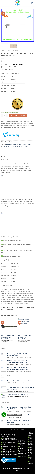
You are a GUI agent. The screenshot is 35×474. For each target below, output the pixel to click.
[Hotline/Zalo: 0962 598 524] (4, 414)
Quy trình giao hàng (30, 463)
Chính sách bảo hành (30, 458)
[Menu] (2, 3)
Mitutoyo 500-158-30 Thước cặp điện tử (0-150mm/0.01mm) (26, 337)
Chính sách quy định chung (30, 438)
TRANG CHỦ (12, 429)
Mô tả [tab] (3, 156)
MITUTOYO (15, 51)
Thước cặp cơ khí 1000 (22, 147)
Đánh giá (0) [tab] (4, 160)
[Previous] (3, 25)
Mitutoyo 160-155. (12, 147)
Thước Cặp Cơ (27, 144)
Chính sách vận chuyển (30, 449)
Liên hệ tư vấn (22, 456)
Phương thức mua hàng (22, 447)
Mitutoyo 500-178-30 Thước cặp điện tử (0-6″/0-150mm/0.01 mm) (9, 337)
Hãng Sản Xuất (5, 51)
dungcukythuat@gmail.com (8, 446)
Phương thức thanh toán (22, 450)
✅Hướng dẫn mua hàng (21, 444)
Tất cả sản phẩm (21, 429)
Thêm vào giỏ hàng (18, 115)
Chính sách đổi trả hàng (31, 454)
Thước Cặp (21, 144)
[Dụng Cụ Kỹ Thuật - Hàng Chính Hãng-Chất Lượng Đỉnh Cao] (17, 3)
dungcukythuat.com (6, 449)
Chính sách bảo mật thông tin (30, 443)
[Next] (31, 25)
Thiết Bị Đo (15, 144)
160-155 (5, 147)
